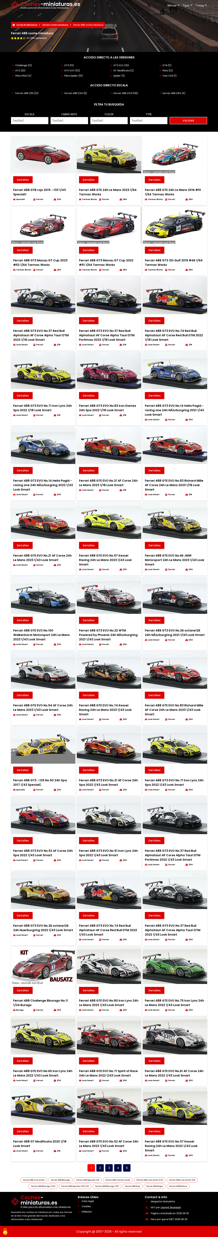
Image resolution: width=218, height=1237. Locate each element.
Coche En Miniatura (26, 24)
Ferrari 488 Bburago (60, 1180)
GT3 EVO (118, 65)
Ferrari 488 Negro (154, 1186)
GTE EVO (69, 70)
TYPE (149, 114)
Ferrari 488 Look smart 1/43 (149, 1180)
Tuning (199, 5)
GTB (164, 65)
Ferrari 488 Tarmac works (117, 1180)
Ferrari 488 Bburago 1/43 (43, 1186)
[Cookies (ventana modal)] (5, 1232)
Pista (165, 70)
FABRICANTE (69, 114)
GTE (17, 70)
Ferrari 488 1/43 (122, 93)
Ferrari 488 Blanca (178, 1186)
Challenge (21, 65)
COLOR (109, 114)
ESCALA (29, 114)
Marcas (171, 5)
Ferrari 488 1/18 (24, 93)
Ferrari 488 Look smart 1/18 (182, 1180)
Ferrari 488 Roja (132, 1186)
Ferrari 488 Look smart (34, 1180)
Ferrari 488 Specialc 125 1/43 (75, 1186)
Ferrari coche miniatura (55, 24)
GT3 (66, 65)
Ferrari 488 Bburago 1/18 (107, 1186)
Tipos (186, 5)
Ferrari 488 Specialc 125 (87, 1180)
